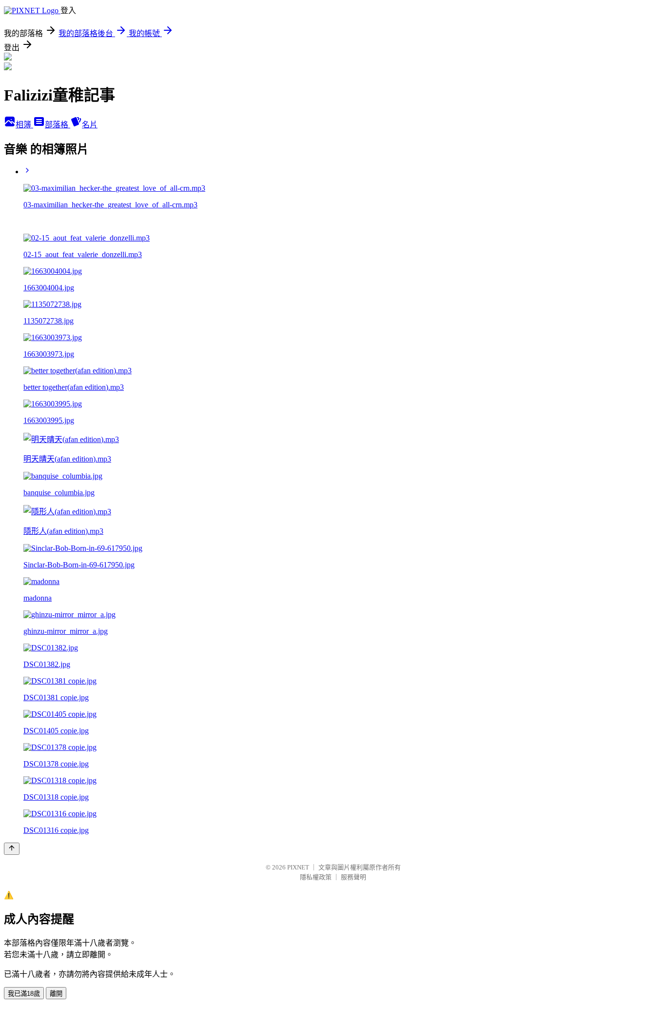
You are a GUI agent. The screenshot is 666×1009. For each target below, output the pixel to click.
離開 (56, 993)
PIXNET (298, 867)
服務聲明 (353, 877)
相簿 (24, 125)
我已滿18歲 (24, 993)
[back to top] (12, 849)
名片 (90, 125)
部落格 (57, 125)
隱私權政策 (316, 877)
